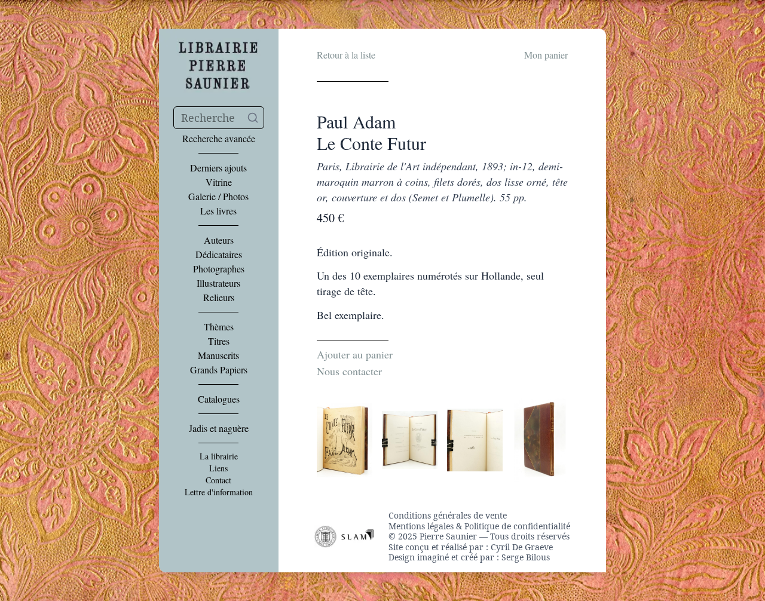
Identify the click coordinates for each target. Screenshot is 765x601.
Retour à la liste (346, 54)
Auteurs (219, 240)
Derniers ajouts (218, 168)
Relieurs (218, 297)
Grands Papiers (218, 370)
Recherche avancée (218, 138)
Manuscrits (218, 355)
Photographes (218, 269)
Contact (218, 480)
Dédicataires (218, 254)
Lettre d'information (219, 492)
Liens (218, 468)
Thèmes (219, 327)
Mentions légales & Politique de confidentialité (479, 526)
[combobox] (219, 117)
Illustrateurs (218, 283)
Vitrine (219, 182)
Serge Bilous (525, 557)
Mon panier (546, 54)
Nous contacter (349, 371)
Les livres (218, 211)
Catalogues (219, 399)
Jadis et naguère (219, 428)
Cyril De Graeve (522, 547)
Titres (219, 341)
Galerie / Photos (218, 196)
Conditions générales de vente (447, 515)
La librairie (219, 456)
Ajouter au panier (355, 354)
